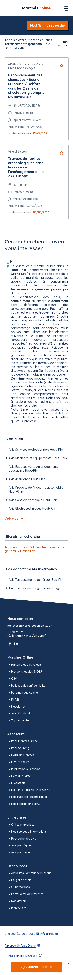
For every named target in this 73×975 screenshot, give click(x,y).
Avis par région (21, 845)
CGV (14, 678)
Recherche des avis (23, 838)
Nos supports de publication (29, 797)
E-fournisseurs (20, 762)
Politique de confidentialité (28, 685)
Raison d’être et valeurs (26, 664)
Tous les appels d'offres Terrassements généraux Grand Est (34, 549)
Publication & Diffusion (25, 769)
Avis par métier (21, 852)
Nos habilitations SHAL (25, 804)
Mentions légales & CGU (26, 671)
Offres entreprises (22, 824)
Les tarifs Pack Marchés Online (30, 790)
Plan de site (18, 908)
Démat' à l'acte (21, 776)
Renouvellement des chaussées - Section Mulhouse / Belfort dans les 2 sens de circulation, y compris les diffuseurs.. (26, 86)
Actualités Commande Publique (31, 873)
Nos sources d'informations (29, 831)
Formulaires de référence (27, 894)
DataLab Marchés (22, 755)
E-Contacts (18, 783)
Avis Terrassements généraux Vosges (35, 588)
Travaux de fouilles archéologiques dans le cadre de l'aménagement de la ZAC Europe (26, 167)
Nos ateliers (18, 901)
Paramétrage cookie (24, 692)
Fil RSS (15, 699)
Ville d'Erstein (17, 151)
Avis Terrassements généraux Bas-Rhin (36, 580)
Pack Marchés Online (24, 741)
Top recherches (21, 720)
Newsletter (18, 706)
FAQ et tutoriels (21, 880)
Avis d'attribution (22, 713)
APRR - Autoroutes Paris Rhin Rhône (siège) (25, 66)
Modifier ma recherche (47, 25)
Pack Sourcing (20, 748)
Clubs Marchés (20, 887)
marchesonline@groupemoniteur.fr (29, 625)
